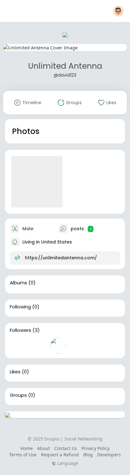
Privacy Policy (95, 448)
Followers (20, 330)
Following (20, 306)
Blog (88, 455)
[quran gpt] (18, 345)
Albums (18, 282)
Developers (109, 455)
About (43, 448)
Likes (15, 371)
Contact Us (65, 448)
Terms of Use (23, 455)
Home (27, 448)
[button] (118, 11)
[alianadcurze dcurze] (38, 345)
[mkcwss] (58, 345)
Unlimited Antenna (65, 66)
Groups (18, 395)
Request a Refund (60, 455)
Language (67, 463)
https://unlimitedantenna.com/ (61, 258)
